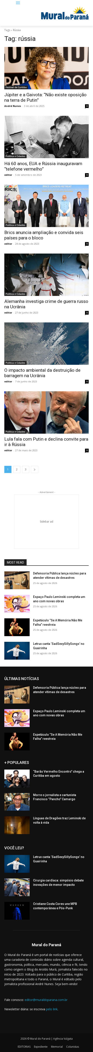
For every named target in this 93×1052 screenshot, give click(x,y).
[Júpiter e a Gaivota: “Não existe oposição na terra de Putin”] (46, 68)
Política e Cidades (15, 156)
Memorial (57, 1047)
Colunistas (72, 1047)
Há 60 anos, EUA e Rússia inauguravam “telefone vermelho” (43, 166)
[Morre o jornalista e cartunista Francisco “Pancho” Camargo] (17, 802)
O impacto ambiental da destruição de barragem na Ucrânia (42, 373)
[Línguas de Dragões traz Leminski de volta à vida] (17, 825)
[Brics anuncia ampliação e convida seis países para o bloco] (46, 206)
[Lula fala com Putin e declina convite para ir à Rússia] (46, 412)
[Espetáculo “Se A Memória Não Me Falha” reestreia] (17, 627)
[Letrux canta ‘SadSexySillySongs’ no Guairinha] (17, 651)
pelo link (52, 1009)
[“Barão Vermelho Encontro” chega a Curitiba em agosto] (17, 778)
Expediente (41, 1047)
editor (8, 174)
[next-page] (34, 469)
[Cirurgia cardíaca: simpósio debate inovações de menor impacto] (17, 887)
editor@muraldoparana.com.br (46, 1000)
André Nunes (12, 106)
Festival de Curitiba (16, 87)
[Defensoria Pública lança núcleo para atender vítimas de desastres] (17, 580)
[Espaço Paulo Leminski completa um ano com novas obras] (17, 604)
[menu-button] (18, 3)
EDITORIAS (24, 1047)
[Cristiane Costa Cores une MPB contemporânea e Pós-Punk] (17, 911)
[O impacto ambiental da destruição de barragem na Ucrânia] (46, 343)
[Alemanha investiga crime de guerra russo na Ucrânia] (46, 275)
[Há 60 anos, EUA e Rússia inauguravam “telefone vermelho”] (46, 137)
